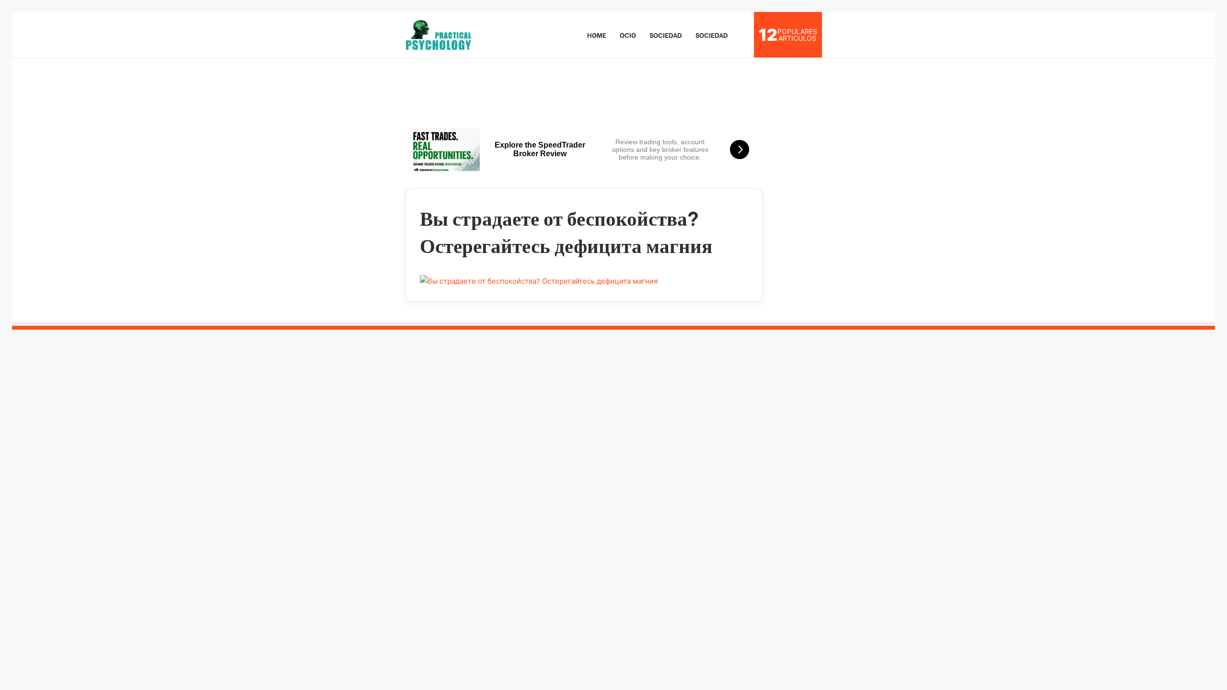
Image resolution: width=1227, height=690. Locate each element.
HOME (596, 35)
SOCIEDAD (665, 35)
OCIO (628, 35)
